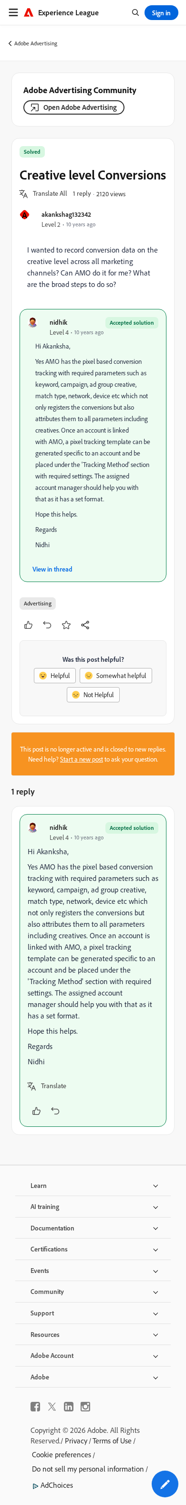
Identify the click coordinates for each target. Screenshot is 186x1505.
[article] (93, 970)
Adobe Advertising (35, 43)
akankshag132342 (66, 214)
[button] (50, 194)
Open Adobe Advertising (80, 107)
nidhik (58, 322)
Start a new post (81, 759)
